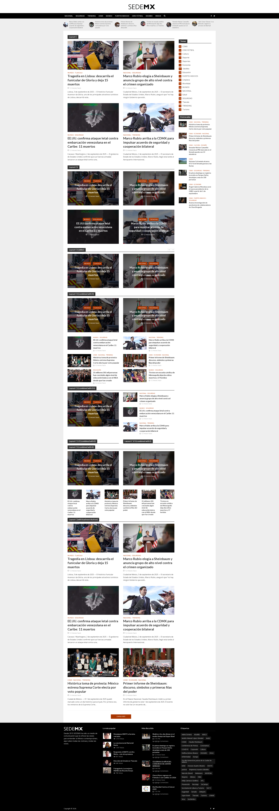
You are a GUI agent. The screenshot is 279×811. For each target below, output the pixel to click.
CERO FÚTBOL (137, 16)
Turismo (204, 795)
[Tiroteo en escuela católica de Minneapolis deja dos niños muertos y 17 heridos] (117, 23)
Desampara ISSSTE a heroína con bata (124, 735)
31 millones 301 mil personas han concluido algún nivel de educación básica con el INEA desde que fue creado (105, 376)
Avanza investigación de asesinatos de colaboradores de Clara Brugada (200, 205)
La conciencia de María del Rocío (124, 744)
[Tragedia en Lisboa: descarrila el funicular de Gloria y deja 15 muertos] (194, 23)
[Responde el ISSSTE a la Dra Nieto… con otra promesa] (107, 753)
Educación (97, 370)
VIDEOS (158, 16)
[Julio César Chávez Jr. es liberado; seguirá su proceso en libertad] (168, 23)
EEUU (212, 753)
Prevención (186, 784)
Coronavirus (204, 746)
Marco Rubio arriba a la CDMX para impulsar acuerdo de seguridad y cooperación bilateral (148, 142)
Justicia (184, 769)
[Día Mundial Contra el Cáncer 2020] (146, 788)
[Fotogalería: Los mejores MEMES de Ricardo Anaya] (107, 770)
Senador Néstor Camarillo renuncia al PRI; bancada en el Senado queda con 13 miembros (155, 24)
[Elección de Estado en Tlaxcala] (107, 762)
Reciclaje (195, 784)
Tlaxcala (78, 73)
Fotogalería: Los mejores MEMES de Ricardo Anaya (123, 769)
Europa (195, 757)
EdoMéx (204, 145)
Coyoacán (194, 749)
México (192, 777)
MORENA (208, 773)
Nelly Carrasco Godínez (190, 781)
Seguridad (185, 792)
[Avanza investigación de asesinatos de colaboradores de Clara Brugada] (183, 200)
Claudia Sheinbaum (195, 742)
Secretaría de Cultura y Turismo (193, 788)
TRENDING (92, 16)
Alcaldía (197, 734)
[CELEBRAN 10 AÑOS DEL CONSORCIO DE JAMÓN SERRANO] (146, 763)
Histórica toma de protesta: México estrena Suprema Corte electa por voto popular (78, 24)
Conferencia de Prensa (190, 746)
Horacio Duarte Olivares (196, 766)
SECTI (209, 788)
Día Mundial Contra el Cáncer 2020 (163, 788)
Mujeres (185, 777)
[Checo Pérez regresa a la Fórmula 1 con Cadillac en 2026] (146, 777)
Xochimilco (191, 799)
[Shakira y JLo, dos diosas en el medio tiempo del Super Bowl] (146, 736)
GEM (183, 766)
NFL (202, 781)
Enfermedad (186, 757)
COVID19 (185, 749)
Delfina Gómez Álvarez (190, 753)
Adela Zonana (187, 734)
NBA (199, 777)
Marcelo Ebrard (187, 773)
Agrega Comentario (161, 741)
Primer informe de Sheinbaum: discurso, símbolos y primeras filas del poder (103, 24)
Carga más (121, 716)
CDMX (101, 16)
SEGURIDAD (80, 16)
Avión (208, 738)
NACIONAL (69, 16)
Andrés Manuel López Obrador (192, 738)
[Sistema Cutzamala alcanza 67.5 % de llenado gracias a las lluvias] (183, 161)
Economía (157, 355)
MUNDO (109, 16)
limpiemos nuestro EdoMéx (199, 769)
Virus (183, 799)
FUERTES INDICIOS (122, 16)
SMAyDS (202, 792)
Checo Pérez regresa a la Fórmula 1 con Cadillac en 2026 (164, 776)
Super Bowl (186, 795)
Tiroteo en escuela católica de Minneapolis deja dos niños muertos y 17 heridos (129, 23)
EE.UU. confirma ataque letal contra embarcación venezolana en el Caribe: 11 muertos (93, 142)
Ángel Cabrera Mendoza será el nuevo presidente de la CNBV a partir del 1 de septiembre (200, 190)
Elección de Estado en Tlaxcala (125, 761)
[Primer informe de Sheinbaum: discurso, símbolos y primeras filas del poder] (91, 24)
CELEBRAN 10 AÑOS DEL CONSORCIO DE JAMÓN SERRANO (161, 764)
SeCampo (204, 784)
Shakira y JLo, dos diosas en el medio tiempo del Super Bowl (163, 735)
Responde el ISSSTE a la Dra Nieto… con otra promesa (124, 753)
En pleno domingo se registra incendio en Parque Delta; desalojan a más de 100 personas (200, 176)
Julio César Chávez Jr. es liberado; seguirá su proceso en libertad (180, 23)
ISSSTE (209, 766)
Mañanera (198, 773)
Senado (194, 792)
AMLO (204, 734)
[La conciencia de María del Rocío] (107, 745)
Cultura (197, 145)
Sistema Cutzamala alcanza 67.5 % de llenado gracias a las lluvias (200, 163)
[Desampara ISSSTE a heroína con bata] (107, 736)
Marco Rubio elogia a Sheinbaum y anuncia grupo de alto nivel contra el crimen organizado (147, 80)
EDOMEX (149, 16)
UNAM (211, 795)
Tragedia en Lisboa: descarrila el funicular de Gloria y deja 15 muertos (206, 23)
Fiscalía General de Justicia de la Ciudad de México (197, 761)
